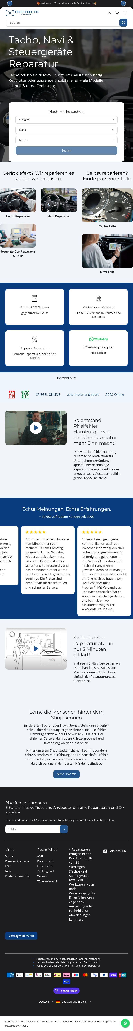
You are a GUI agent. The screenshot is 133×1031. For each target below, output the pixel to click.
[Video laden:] (35, 649)
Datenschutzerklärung (18, 1021)
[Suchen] (123, 23)
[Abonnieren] (64, 829)
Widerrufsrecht (50, 1021)
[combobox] (66, 22)
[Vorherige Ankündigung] (9, 3)
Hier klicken (98, 353)
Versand (67, 1021)
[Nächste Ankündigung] (123, 3)
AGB (36, 1021)
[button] (124, 12)
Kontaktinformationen (87, 1021)
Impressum (109, 1021)
